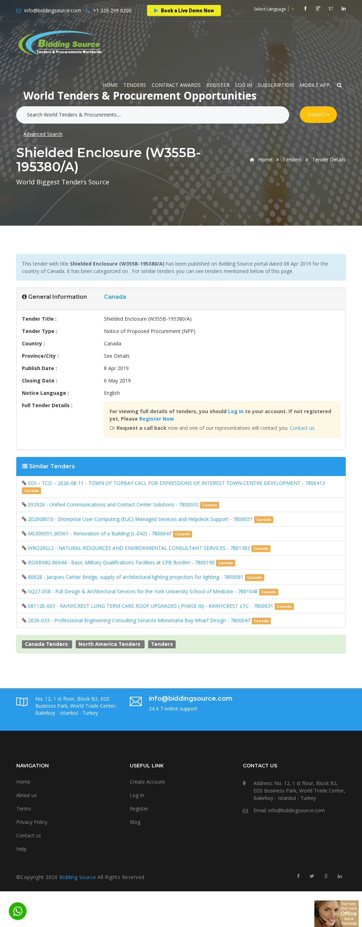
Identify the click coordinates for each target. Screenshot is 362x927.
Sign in (160, 111)
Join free (195, 111)
